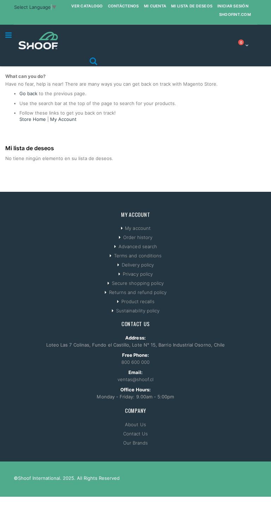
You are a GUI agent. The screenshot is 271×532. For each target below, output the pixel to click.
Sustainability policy (137, 310)
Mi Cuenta (155, 6)
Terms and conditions (138, 255)
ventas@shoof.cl (136, 379)
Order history (138, 237)
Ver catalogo (87, 6)
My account (138, 228)
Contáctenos (123, 6)
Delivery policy (138, 265)
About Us (135, 424)
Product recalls (138, 301)
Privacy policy (138, 274)
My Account (63, 119)
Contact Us (135, 433)
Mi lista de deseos (191, 6)
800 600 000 (135, 362)
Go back (28, 93)
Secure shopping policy (138, 283)
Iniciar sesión (232, 6)
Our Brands (135, 443)
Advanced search (138, 246)
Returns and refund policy (138, 292)
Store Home (32, 119)
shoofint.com (235, 14)
